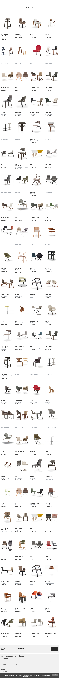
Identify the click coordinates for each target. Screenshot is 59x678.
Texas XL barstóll (5, 427)
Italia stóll (32, 504)
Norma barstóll (33, 427)
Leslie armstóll (4, 402)
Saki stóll (17, 609)
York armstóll (33, 402)
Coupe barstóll (4, 139)
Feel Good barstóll (49, 583)
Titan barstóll (18, 558)
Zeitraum (17, 62)
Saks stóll (32, 193)
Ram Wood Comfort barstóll (5, 37)
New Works (4, 138)
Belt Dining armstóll (50, 322)
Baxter (47, 138)
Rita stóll (3, 583)
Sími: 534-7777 (3, 664)
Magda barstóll (33, 89)
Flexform (3, 112)
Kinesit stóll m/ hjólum (50, 558)
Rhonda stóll (33, 219)
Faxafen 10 (3, 660)
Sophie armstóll (34, 374)
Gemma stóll (18, 219)
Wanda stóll (18, 192)
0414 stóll (17, 139)
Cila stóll (32, 609)
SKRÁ (55, 649)
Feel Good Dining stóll (6, 192)
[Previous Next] (7, 23)
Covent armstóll (19, 635)
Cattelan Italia (5, 62)
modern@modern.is (4, 666)
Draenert (18, 34)
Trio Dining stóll (34, 36)
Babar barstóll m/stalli (6, 322)
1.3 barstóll (18, 63)
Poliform (32, 373)
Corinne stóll (18, 296)
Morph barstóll (19, 322)
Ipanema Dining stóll (50, 504)
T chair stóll (48, 269)
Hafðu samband (7, 656)
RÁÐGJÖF (17, 664)
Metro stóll (18, 271)
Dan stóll (3, 269)
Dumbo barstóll (48, 63)
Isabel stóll (3, 114)
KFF (16, 87)
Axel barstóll (33, 322)
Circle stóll (47, 635)
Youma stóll (18, 89)
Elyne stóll (47, 244)
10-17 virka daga (4, 671)
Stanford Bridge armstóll (51, 427)
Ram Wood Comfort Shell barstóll (7, 376)
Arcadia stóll (4, 219)
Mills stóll (47, 609)
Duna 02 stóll (33, 166)
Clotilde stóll (48, 139)
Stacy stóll (3, 244)
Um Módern (19, 656)
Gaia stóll (47, 530)
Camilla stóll (48, 296)
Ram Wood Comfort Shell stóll (7, 532)
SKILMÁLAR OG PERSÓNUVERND (21, 660)
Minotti (32, 34)
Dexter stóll (18, 36)
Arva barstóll (18, 478)
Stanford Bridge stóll (35, 453)
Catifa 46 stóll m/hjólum (36, 348)
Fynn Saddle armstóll (6, 166)
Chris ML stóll (48, 89)
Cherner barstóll (49, 36)
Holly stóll (17, 530)
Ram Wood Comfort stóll (21, 167)
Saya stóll (17, 374)
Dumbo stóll (4, 296)
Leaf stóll (3, 504)
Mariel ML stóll (48, 114)
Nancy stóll (32, 635)
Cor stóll (32, 244)
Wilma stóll (33, 114)
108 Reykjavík (3, 662)
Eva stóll (47, 166)
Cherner (47, 34)
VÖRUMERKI (17, 658)
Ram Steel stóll (34, 140)
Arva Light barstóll (5, 558)
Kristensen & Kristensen (4, 35)
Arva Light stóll (48, 192)
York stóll (32, 63)
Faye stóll (32, 269)
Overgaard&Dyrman (50, 633)
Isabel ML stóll (4, 89)
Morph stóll (47, 402)
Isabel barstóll (4, 63)
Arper (31, 164)
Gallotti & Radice (20, 138)
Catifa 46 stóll (48, 219)
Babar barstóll (48, 453)
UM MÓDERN (17, 662)
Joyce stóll (18, 114)
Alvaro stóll (18, 244)
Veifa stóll (32, 297)
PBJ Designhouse (34, 243)
